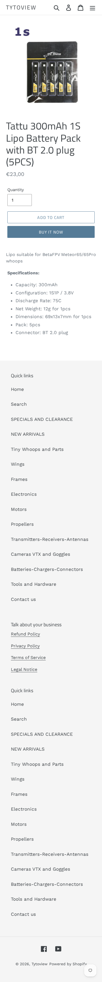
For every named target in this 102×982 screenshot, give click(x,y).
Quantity (15, 189)
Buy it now (51, 232)
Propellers (22, 524)
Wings (17, 464)
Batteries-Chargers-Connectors (47, 569)
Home (17, 389)
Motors (19, 509)
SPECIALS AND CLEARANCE (42, 419)
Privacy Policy (25, 645)
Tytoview (21, 7)
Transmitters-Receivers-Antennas (49, 539)
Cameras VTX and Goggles (40, 554)
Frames (19, 479)
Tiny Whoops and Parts (37, 449)
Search (19, 404)
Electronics (24, 494)
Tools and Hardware (33, 584)
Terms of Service (28, 657)
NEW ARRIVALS (28, 434)
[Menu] (92, 7)
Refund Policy (25, 634)
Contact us (23, 599)
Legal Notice (24, 669)
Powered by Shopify (68, 964)
